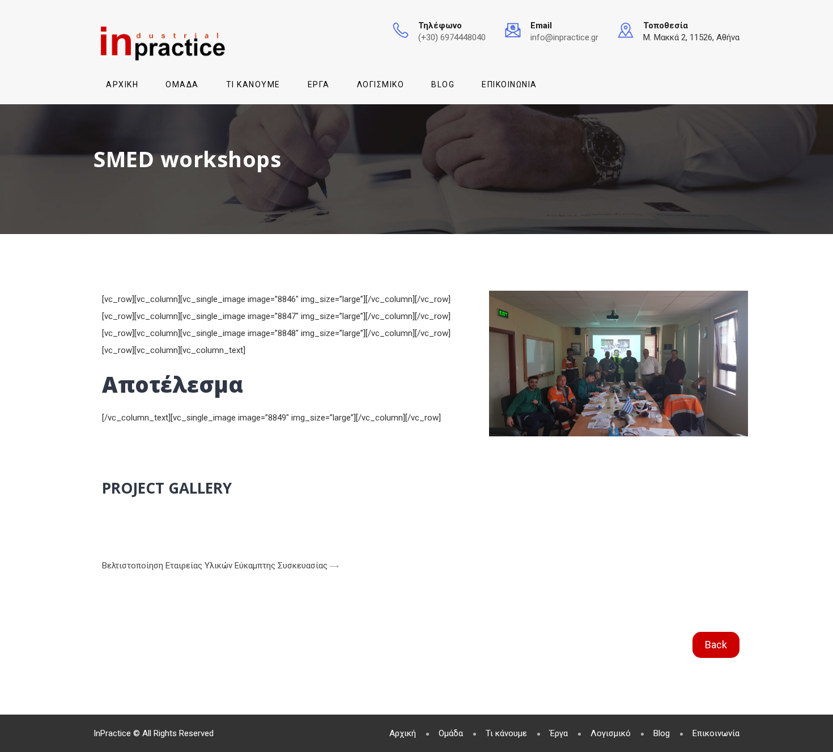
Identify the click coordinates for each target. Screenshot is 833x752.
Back (716, 645)
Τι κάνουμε (253, 84)
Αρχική (122, 84)
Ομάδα (182, 84)
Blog (442, 84)
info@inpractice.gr (564, 37)
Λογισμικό (381, 84)
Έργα (319, 84)
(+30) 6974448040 (452, 37)
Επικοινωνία (509, 84)
